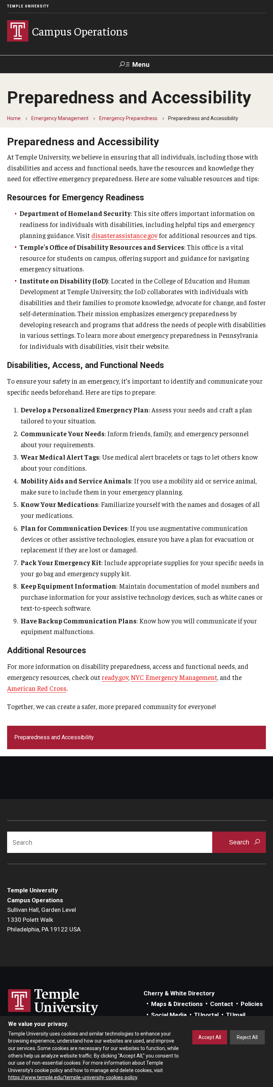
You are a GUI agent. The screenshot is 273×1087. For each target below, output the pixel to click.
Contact (221, 1003)
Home (14, 118)
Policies (252, 1003)
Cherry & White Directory (179, 993)
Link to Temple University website (53, 1002)
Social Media (169, 1014)
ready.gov (115, 677)
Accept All (209, 1037)
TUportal (206, 1014)
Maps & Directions (177, 1003)
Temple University (28, 6)
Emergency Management (60, 118)
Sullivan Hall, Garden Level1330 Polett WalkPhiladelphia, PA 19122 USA (44, 919)
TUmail (235, 1014)
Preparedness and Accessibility (54, 737)
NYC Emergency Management (174, 677)
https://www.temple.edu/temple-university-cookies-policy (72, 1077)
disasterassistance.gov (124, 235)
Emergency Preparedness (128, 118)
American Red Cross (36, 688)
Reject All (247, 1037)
